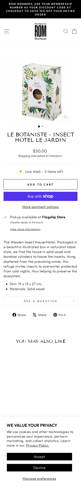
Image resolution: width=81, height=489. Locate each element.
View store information (25, 229)
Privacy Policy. (37, 445)
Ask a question (40, 301)
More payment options (40, 206)
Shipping (24, 156)
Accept (39, 456)
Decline (39, 467)
